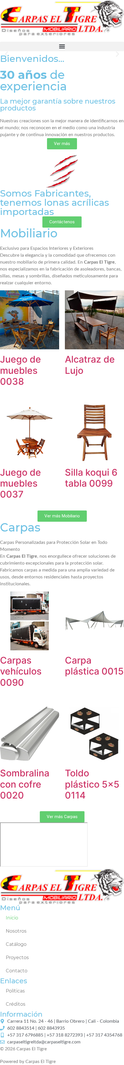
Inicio (12, 918)
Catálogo (16, 944)
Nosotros (16, 931)
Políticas (15, 991)
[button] (62, 46)
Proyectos (17, 957)
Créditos (15, 1004)
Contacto (16, 970)
